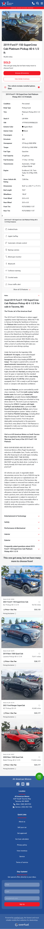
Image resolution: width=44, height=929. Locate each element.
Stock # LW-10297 (8, 754)
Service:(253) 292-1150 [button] (23, 807)
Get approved (22, 833)
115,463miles (36, 760)
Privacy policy (22, 845)
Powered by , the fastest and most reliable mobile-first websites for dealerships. (22, 919)
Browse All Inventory (22, 73)
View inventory (22, 851)
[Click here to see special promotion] (22, 8)
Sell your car (22, 827)
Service (22, 856)
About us (22, 822)
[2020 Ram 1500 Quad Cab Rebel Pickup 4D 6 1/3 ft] (22, 736)
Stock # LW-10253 (8, 599)
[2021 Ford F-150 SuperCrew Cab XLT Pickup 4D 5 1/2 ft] (22, 581)
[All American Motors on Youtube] (22, 784)
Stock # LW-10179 (8, 702)
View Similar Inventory (22, 79)
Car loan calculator (22, 839)
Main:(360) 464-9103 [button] (23, 804)
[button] (33, 3)
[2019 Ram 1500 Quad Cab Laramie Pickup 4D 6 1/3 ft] (22, 632)
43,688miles (36, 708)
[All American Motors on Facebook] (17, 784)
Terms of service (22, 862)
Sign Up (22, 904)
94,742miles (36, 605)
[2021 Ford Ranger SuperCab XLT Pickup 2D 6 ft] (22, 684)
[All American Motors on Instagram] (26, 784)
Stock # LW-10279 (8, 651)
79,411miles (36, 657)
